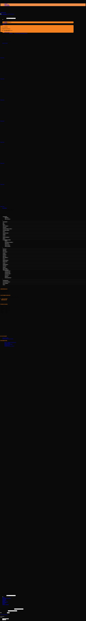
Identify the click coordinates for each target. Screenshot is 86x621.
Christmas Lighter (6, 230)
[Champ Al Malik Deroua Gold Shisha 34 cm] (20, 183)
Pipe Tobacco (5, 257)
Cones (4, 235)
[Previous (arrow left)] (0, 617)
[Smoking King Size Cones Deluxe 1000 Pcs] (10, 162)
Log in (8, 612)
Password (4, 610)
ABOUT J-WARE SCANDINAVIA (10, 342)
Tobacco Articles (6, 269)
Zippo (4, 284)
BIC (3, 223)
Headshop (4, 600)
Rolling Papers (5, 260)
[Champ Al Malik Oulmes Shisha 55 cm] (20, 141)
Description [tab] (4, 208)
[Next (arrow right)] (1, 617)
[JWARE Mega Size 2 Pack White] (20, 204)
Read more (2, 57)
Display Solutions (6, 237)
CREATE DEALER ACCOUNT (7, 338)
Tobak (3, 603)
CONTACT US (7, 345)
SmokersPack (5, 264)
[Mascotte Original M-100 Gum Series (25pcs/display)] (10, 56)
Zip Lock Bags (5, 283)
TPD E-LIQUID (7, 246)
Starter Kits (7, 243)
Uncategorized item (6, 281)
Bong (4, 224)
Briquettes (6, 217)
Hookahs (4, 254)
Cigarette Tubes (7, 273)
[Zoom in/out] (0, 616)
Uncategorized (5, 280)
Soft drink (4, 265)
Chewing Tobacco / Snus (7, 228)
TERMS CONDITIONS (8, 344)
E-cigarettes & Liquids (7, 239)
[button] (3, 12)
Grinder (4, 253)
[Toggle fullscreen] (1, 616)
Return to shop (7, 32)
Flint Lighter (5, 251)
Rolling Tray (5, 261)
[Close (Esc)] (3, 616)
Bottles (6, 240)
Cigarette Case (7, 270)
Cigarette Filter (7, 272)
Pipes (4, 258)
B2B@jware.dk (4, 299)
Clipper (4, 234)
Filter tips (10, 33)
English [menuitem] (5, 22)
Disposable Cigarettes (9, 242)
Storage (4, 267)
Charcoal (4, 227)
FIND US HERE (7, 343)
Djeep (4, 238)
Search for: (4, 18)
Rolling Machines (8, 277)
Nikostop (6, 276)
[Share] (2, 616)
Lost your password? (4, 614)
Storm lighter (5, 268)
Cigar (4, 231)
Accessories (5, 216)
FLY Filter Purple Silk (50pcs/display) (20, 33)
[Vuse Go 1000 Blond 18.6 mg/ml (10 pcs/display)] (10, 120)
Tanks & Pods (7, 244)
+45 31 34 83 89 (4, 298)
